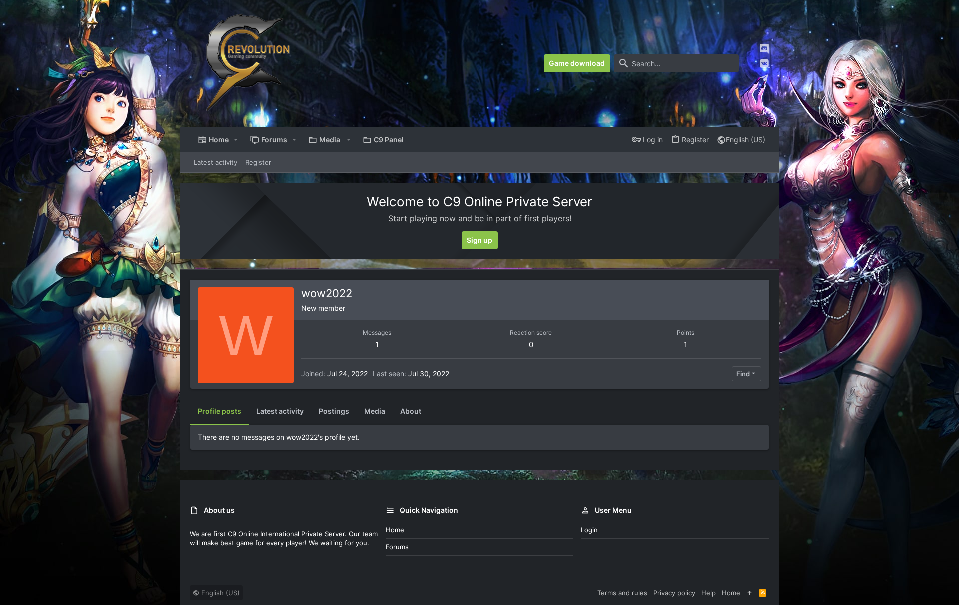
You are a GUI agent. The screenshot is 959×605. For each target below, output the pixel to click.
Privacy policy (674, 593)
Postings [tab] (334, 411)
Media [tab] (374, 411)
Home (395, 530)
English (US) (745, 139)
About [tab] (410, 411)
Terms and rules (622, 593)
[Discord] (764, 48)
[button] (236, 139)
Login (589, 530)
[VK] (764, 63)
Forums (397, 547)
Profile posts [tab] (219, 411)
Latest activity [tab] (280, 411)
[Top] (749, 592)
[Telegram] (764, 78)
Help (708, 593)
